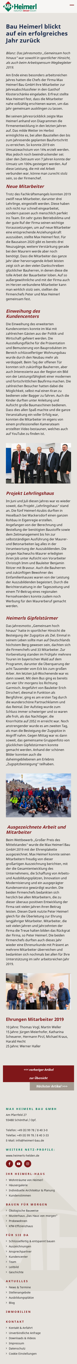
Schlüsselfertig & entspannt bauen (32, 1241)
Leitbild (14, 1267)
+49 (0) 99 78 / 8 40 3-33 (32, 1135)
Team (12, 1262)
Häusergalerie (18, 1185)
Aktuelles (17, 1281)
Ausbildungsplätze (21, 1297)
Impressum (16, 1343)
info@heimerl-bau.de (29, 1140)
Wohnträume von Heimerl (26, 1180)
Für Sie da (17, 1234)
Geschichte (16, 1272)
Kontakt (15, 1321)
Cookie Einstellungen (23, 1353)
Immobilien (18, 1311)
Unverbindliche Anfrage (25, 1333)
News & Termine (20, 1287)
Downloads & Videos (22, 1338)
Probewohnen (18, 1221)
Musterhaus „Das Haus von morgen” (33, 1216)
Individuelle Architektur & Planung (32, 1190)
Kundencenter (18, 1257)
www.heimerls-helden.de (22, 1155)
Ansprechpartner (20, 1251)
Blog (12, 1303)
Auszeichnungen (20, 1246)
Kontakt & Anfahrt (21, 1328)
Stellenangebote (20, 1292)
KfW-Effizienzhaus (21, 1226)
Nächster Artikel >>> (52, 1086)
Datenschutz (17, 1348)
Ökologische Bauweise (23, 1210)
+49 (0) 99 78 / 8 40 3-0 (32, 1130)
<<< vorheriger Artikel (39, 1070)
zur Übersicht (38, 1078)
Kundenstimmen (20, 1195)
